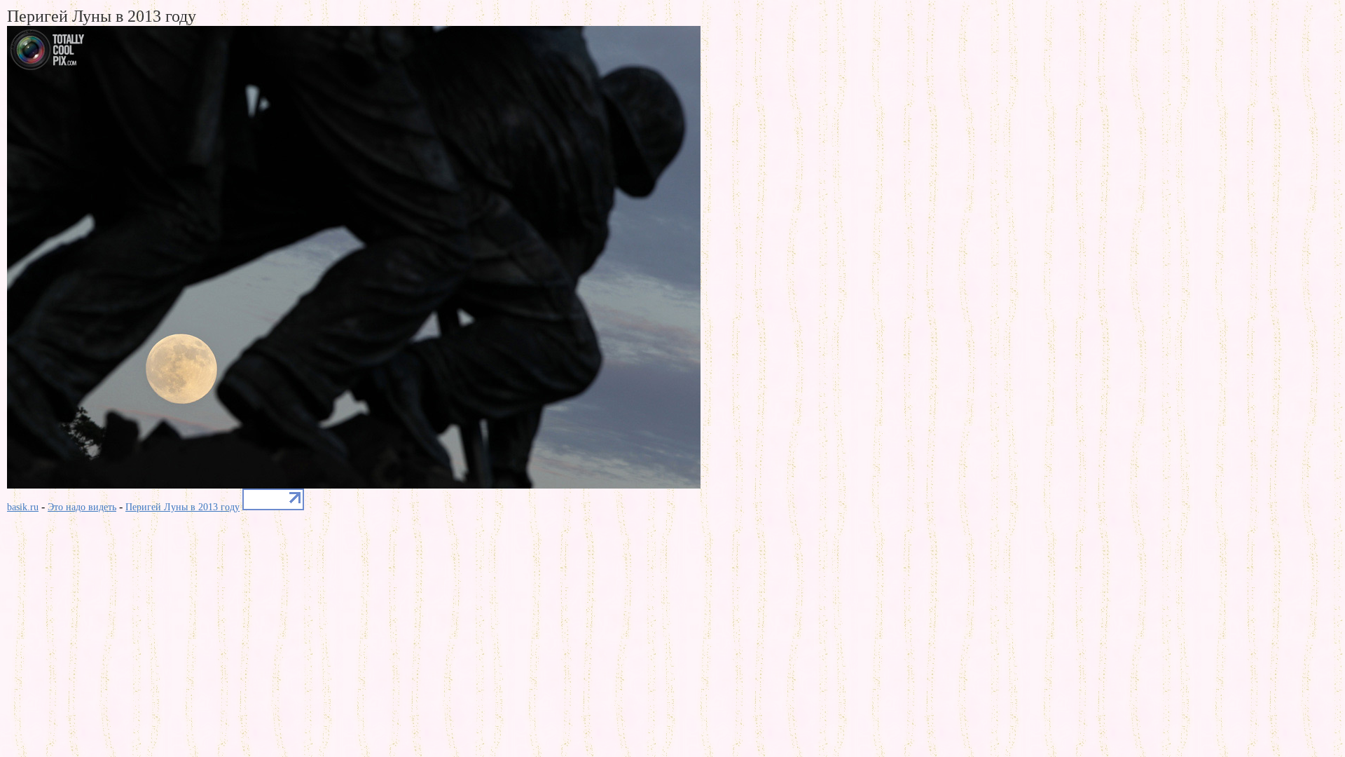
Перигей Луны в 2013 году (182, 507)
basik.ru (23, 507)
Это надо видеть (82, 507)
